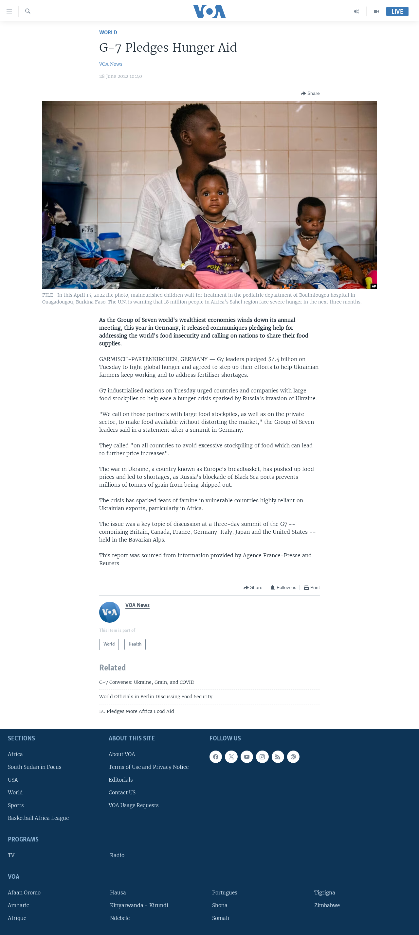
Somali (220, 918)
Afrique (17, 918)
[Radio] (357, 11)
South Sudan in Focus (35, 767)
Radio (117, 855)
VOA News (110, 64)
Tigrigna (324, 893)
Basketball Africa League (38, 818)
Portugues (224, 893)
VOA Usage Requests (134, 805)
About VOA (122, 754)
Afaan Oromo (24, 893)
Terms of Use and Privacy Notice (149, 767)
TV (11, 855)
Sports (16, 805)
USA (13, 780)
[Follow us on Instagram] (262, 757)
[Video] (376, 11)
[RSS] (278, 757)
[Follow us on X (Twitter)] (231, 757)
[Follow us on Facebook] (216, 757)
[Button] (310, 93)
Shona (220, 905)
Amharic (18, 905)
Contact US (122, 792)
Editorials (121, 780)
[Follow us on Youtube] (247, 757)
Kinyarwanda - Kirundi (139, 905)
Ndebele (120, 918)
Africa (15, 754)
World (108, 33)
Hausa (118, 893)
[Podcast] (293, 757)
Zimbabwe (327, 905)
